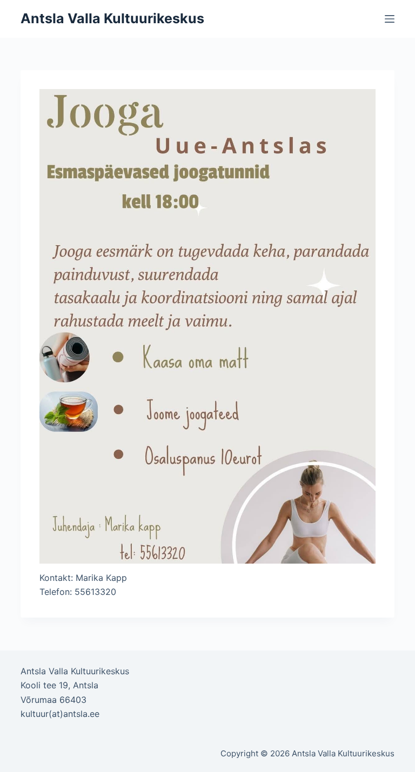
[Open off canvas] (389, 19)
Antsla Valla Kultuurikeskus (112, 18)
